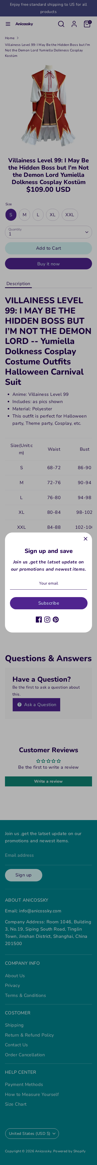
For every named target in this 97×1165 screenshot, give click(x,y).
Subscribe (48, 603)
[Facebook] (39, 620)
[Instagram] (47, 620)
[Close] (85, 538)
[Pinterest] (56, 620)
